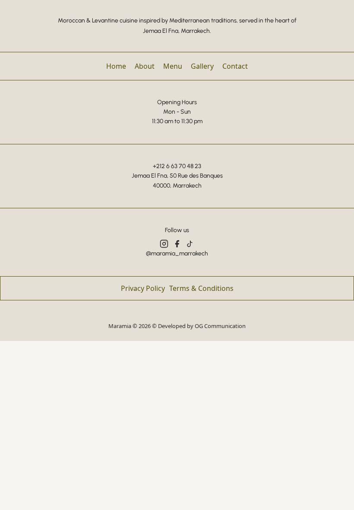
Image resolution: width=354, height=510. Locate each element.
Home (116, 66)
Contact (235, 66)
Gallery (202, 66)
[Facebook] (177, 244)
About (145, 66)
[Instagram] (164, 244)
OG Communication (220, 326)
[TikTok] (190, 244)
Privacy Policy (143, 288)
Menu (172, 66)
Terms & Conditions (201, 288)
